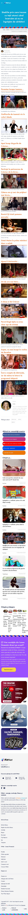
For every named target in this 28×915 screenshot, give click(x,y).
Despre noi (4, 876)
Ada (9, 50)
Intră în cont (4, 862)
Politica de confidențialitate (14, 908)
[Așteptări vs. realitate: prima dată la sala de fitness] (14, 515)
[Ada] (2, 51)
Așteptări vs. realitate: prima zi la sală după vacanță (15, 621)
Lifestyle (24, 613)
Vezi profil (15, 414)
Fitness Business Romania (7, 891)
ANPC (25, 908)
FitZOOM (7, 29)
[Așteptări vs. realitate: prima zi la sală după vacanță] (14, 492)
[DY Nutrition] (14, 739)
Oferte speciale (5, 854)
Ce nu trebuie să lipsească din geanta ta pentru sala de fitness (14, 569)
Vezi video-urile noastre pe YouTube (13, 443)
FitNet (4, 29)
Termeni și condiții (4, 908)
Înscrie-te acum (8, 669)
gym (19, 419)
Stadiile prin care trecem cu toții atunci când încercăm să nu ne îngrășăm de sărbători (14, 547)
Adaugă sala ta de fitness (7, 879)
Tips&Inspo (5, 574)
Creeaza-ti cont (5, 864)
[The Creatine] (14, 692)
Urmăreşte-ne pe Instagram (10, 439)
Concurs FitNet (4, 867)
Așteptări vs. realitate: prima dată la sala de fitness (5, 621)
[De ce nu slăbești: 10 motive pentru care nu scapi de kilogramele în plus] (24, 611)
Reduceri (3, 857)
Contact (3, 881)
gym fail (14, 419)
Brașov (2, 832)
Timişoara (23, 905)
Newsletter (3, 886)
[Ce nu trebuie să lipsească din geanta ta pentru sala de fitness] (14, 561)
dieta (13, 422)
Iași (2, 840)
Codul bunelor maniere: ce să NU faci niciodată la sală (20, 620)
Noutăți (3, 852)
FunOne (4, 483)
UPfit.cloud (3, 903)
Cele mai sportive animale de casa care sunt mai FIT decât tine (13, 479)
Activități (3, 830)
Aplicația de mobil (8, 452)
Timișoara (3, 842)
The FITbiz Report (5, 894)
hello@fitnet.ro (5, 767)
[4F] (14, 715)
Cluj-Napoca (4, 837)
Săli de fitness (4, 825)
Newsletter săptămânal (9, 448)
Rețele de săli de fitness (7, 827)
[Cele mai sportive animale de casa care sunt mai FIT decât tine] (14, 467)
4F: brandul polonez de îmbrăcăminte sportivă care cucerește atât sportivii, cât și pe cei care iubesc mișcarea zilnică (14, 592)
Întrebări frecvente (5, 889)
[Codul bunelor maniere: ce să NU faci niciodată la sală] (20, 611)
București (3, 835)
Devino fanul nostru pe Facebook (12, 434)
